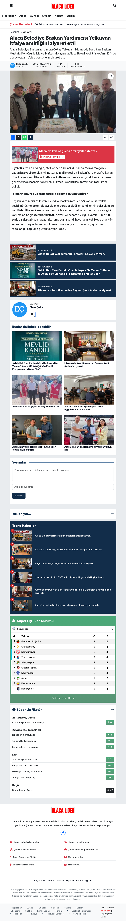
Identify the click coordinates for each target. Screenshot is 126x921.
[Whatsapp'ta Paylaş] (24, 137)
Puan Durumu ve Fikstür (24, 857)
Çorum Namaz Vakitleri (25, 849)
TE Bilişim (106, 911)
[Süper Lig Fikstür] (112, 709)
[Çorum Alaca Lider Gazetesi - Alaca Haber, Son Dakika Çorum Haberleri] (62, 5)
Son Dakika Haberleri (23, 865)
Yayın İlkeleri (79, 914)
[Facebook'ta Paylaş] (13, 137)
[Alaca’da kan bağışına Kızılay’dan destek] (37, 389)
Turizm (58, 911)
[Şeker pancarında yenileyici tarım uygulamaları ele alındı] (89, 389)
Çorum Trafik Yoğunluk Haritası (83, 849)
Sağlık (28, 911)
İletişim (18, 914)
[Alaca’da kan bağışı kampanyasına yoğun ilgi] (89, 429)
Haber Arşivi (74, 865)
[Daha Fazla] (30, 137)
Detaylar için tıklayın (63, 698)
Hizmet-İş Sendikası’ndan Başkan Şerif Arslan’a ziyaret (69, 24)
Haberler (14, 32)
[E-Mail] (32, 314)
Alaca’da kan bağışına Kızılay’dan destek (35, 406)
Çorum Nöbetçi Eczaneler (26, 842)
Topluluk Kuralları (55, 914)
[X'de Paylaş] (18, 137)
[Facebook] (37, 314)
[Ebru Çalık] (19, 309)
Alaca (22, 16)
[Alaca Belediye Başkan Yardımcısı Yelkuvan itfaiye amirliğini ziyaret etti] (63, 102)
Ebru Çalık (36, 307)
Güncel (34, 16)
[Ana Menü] (11, 6)
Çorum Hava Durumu (79, 842)
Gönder (19, 495)
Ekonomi (15, 911)
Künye (34, 914)
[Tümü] (112, 514)
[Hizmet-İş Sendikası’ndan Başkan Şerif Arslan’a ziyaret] (89, 346)
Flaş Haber (9, 16)
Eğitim (71, 16)
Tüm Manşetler (75, 857)
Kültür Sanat (43, 911)
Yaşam (59, 16)
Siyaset (46, 16)
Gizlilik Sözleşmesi (81, 911)
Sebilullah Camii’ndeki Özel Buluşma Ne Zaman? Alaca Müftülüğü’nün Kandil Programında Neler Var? (35, 366)
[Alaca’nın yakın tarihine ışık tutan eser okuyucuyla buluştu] (37, 429)
